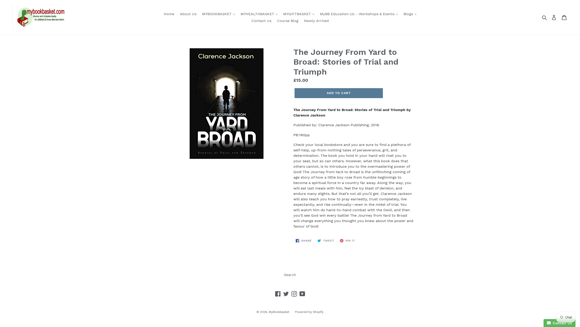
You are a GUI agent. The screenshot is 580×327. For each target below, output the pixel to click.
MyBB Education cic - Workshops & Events (358, 14)
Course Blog (287, 21)
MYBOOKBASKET (217, 14)
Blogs (409, 14)
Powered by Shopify (309, 312)
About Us (188, 14)
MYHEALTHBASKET (258, 14)
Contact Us (261, 21)
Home (169, 14)
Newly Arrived (316, 21)
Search (290, 275)
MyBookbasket (279, 312)
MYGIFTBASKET (297, 14)
